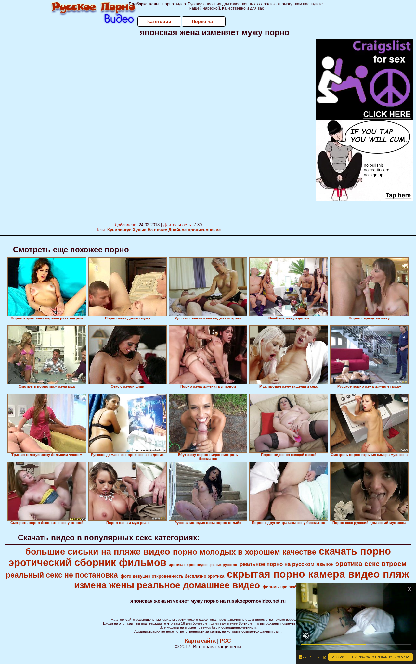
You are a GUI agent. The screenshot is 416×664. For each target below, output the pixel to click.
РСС (225, 641)
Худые (139, 229)
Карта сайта (200, 641)
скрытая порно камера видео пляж (318, 574)
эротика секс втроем (371, 564)
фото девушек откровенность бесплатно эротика (172, 576)
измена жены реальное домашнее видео (167, 585)
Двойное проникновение (194, 229)
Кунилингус (119, 229)
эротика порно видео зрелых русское (203, 565)
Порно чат (203, 21)
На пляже (157, 229)
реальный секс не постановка (62, 575)
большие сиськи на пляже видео (97, 552)
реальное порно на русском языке (286, 564)
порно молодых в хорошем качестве (244, 551)
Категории (159, 21)
